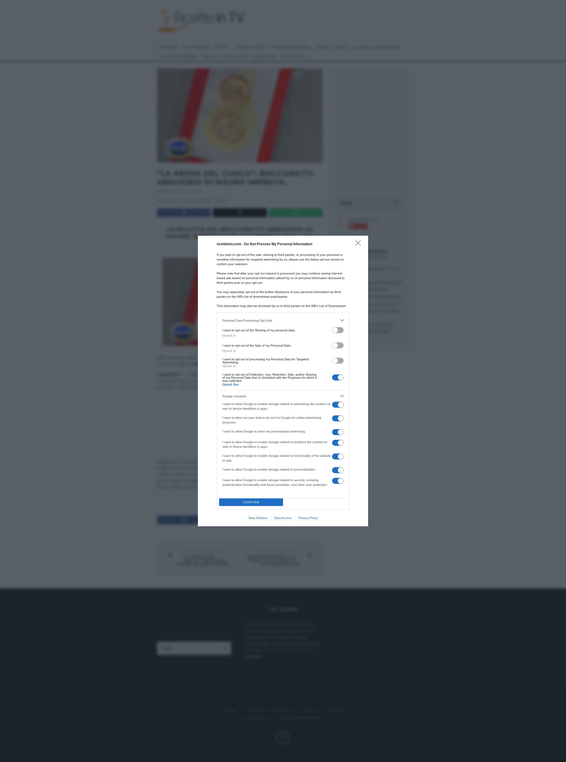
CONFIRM (251, 502)
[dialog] (283, 381)
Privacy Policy (308, 518)
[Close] (359, 244)
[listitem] (283, 320)
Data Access (283, 518)
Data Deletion (258, 518)
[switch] (338, 330)
